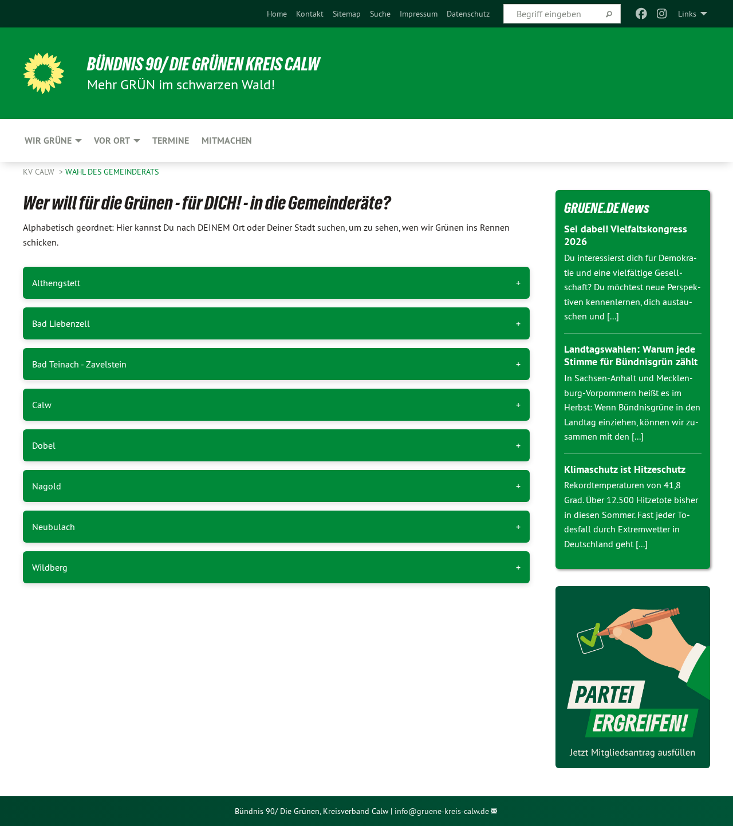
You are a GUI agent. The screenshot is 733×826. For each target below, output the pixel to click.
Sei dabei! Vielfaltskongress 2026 (625, 235)
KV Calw (40, 172)
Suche (380, 14)
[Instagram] (662, 13)
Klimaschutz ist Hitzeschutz (624, 469)
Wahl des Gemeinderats (112, 172)
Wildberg (50, 567)
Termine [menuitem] (170, 141)
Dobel (44, 445)
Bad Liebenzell (61, 323)
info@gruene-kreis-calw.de (442, 811)
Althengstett (56, 282)
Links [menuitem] (687, 14)
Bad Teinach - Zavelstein (79, 364)
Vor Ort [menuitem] (112, 141)
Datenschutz (468, 14)
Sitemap (347, 14)
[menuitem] (277, 13)
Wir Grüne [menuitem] (48, 141)
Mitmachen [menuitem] (227, 141)
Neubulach (53, 526)
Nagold (46, 486)
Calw (42, 404)
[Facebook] (641, 13)
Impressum (419, 14)
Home (277, 14)
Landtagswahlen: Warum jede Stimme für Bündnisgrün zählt (630, 355)
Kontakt (310, 14)
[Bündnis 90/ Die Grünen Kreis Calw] (43, 73)
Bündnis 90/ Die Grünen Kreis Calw (203, 64)
